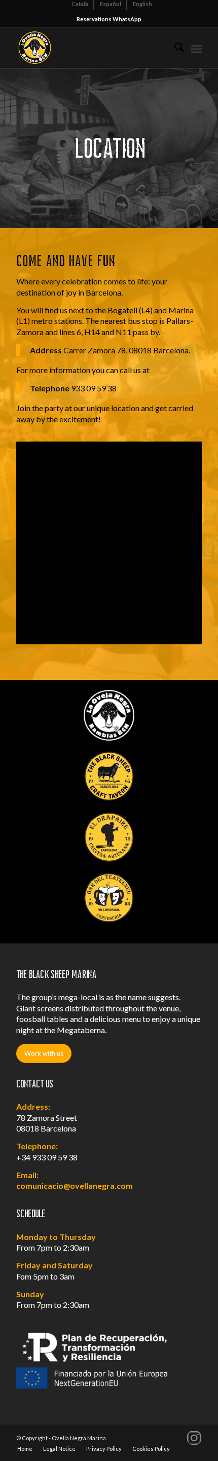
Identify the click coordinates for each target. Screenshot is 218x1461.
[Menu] (196, 47)
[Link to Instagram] (194, 1437)
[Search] (174, 47)
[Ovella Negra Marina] (90, 47)
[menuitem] (174, 47)
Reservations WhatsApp (109, 19)
